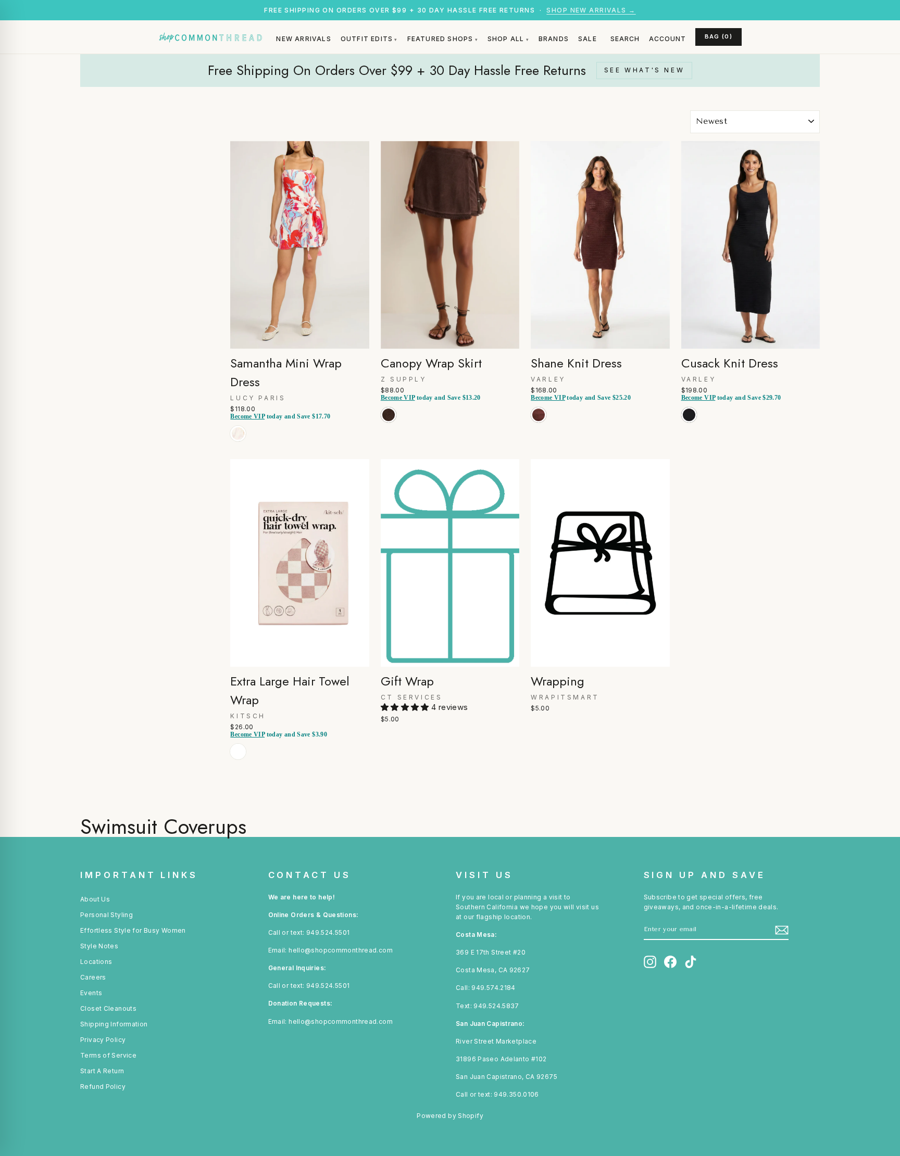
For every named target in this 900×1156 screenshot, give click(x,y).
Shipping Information (114, 1024)
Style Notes (99, 946)
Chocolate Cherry (388, 415)
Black (689, 415)
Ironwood (538, 415)
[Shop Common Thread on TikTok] (690, 962)
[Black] (691, 426)
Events (91, 993)
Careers (93, 977)
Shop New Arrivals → (590, 10)
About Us (95, 899)
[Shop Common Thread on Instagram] (650, 962)
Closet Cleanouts (108, 1008)
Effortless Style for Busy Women (133, 930)
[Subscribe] (782, 930)
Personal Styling (106, 915)
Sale (587, 39)
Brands (554, 39)
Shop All (506, 39)
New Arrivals (303, 39)
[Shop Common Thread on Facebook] (670, 962)
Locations (96, 962)
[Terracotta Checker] (240, 763)
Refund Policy (103, 1086)
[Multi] (240, 445)
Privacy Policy (103, 1040)
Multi (238, 433)
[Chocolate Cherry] (391, 426)
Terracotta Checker (238, 751)
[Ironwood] (541, 426)
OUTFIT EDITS (367, 39)
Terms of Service (108, 1055)
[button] (406, 707)
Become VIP (247, 416)
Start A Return (102, 1071)
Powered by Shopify (450, 1116)
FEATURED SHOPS (440, 39)
